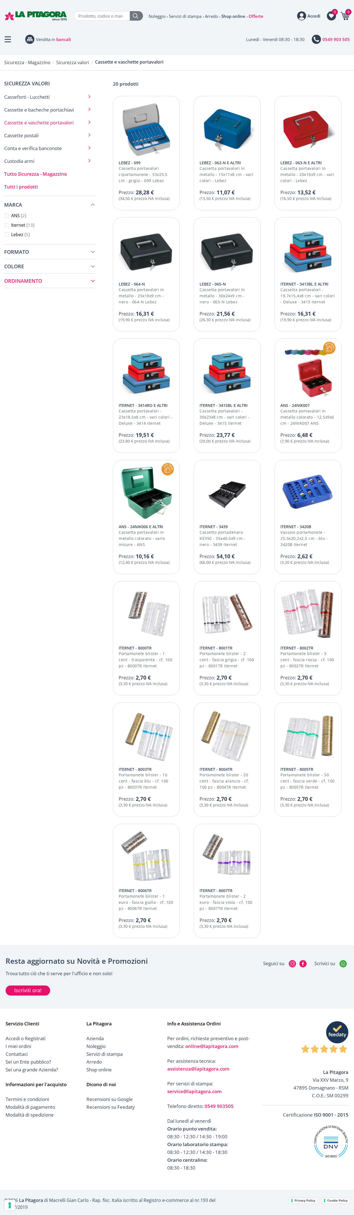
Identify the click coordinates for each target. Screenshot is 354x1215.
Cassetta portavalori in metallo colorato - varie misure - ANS (142, 538)
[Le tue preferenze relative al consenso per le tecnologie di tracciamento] (9, 1205)
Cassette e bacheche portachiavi (39, 110)
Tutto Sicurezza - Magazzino (35, 174)
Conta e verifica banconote (33, 148)
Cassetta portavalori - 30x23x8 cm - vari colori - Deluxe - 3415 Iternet (224, 417)
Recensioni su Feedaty (110, 1107)
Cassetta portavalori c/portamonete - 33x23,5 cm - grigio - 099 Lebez (143, 174)
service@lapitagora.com (194, 1091)
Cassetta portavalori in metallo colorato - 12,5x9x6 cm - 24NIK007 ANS (307, 417)
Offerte (256, 16)
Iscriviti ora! (28, 990)
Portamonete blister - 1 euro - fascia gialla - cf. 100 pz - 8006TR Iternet (146, 902)
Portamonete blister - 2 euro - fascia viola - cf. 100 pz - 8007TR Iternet (226, 902)
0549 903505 (219, 1106)
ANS (18, 215)
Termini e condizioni (27, 1099)
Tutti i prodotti (21, 186)
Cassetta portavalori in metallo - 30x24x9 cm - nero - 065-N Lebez (222, 296)
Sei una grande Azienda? (32, 1069)
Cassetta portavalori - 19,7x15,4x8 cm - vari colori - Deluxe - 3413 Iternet (307, 296)
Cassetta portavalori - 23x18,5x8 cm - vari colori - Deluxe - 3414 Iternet (145, 417)
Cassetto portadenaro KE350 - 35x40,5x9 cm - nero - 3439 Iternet (222, 538)
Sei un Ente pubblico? (28, 1062)
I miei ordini (18, 1046)
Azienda (95, 1038)
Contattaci (17, 1054)
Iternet (22, 225)
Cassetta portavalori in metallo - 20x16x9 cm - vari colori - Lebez (307, 174)
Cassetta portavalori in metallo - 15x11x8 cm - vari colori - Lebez (226, 174)
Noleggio (157, 16)
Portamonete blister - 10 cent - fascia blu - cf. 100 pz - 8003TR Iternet (143, 781)
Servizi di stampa (185, 16)
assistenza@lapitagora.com (198, 1069)
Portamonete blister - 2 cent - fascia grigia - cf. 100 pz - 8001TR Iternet (227, 659)
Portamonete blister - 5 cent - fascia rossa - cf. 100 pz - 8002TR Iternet (307, 659)
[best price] (329, 348)
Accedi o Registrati (25, 1038)
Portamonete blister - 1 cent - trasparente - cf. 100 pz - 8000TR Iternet (145, 659)
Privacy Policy (305, 1200)
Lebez (19, 234)
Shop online (233, 16)
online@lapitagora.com (211, 1046)
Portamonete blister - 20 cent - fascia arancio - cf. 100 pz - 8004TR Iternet (224, 781)
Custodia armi (19, 161)
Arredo (211, 16)
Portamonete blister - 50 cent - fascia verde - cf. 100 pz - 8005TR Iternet (307, 781)
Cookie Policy (337, 1200)
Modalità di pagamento (30, 1107)
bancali (63, 39)
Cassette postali (21, 135)
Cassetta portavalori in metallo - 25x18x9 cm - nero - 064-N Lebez (141, 296)
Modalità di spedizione (30, 1115)
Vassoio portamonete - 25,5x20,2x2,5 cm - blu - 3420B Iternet (304, 538)
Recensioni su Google (109, 1099)
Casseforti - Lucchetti (27, 97)
